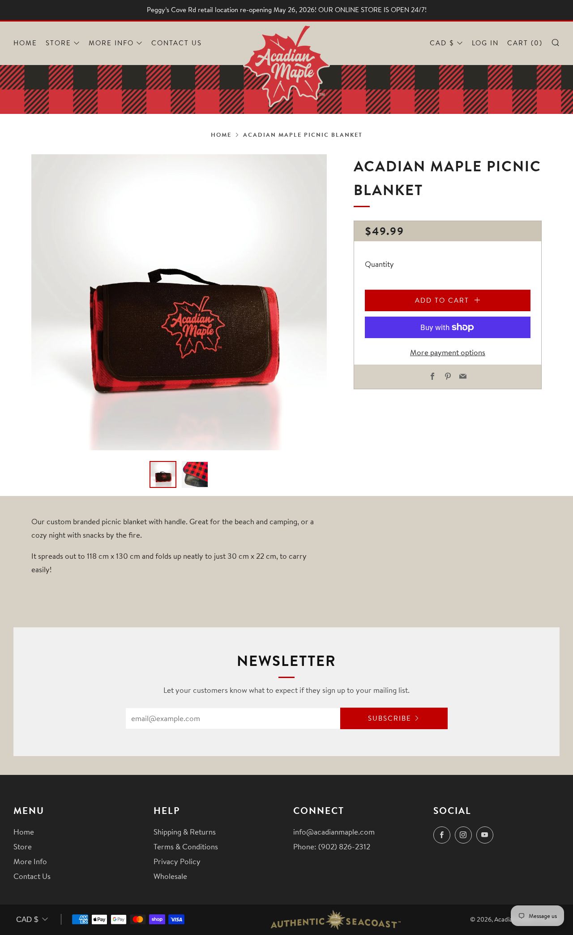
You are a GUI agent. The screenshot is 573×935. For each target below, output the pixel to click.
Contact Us (176, 43)
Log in (485, 43)
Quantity (379, 264)
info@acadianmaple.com (334, 831)
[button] (163, 474)
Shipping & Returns (185, 831)
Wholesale (170, 876)
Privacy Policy (177, 861)
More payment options (447, 352)
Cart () (525, 43)
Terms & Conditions (186, 846)
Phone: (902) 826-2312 (331, 846)
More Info (111, 43)
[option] (179, 302)
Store (58, 43)
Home (25, 43)
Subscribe (389, 718)
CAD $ (442, 43)
